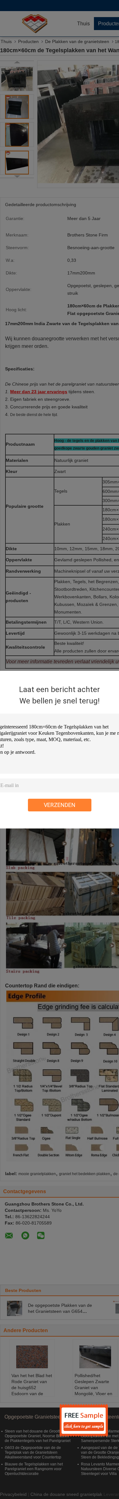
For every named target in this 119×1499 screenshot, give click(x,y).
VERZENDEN (60, 805)
